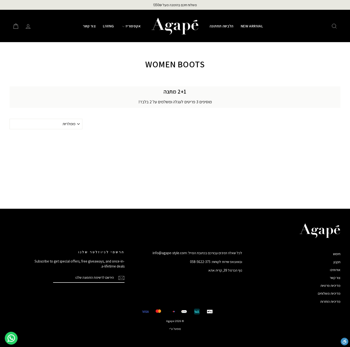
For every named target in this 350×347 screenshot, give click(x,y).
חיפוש (336, 253)
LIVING (108, 26)
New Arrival (252, 26)
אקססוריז (132, 26)
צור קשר (89, 26)
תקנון (337, 261)
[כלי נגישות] (344, 341)
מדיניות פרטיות (330, 285)
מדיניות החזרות (330, 301)
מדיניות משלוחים (329, 293)
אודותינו (335, 269)
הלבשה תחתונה (222, 26)
